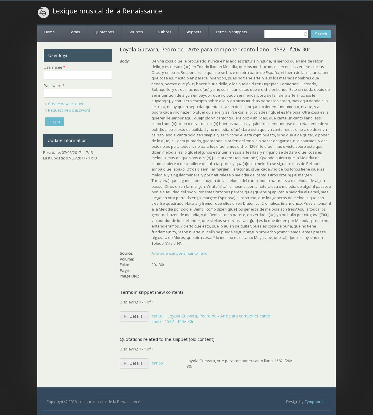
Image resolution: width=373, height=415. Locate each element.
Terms (74, 31)
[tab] (134, 316)
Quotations (104, 31)
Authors (164, 31)
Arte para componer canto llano (179, 253)
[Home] (43, 12)
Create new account (65, 103)
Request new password (69, 110)
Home (49, 31)
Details (135, 316)
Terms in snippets (231, 31)
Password (54, 85)
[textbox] (286, 34)
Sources (136, 31)
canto (157, 363)
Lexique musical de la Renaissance (107, 11)
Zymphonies (316, 401)
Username (54, 67)
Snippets (193, 31)
